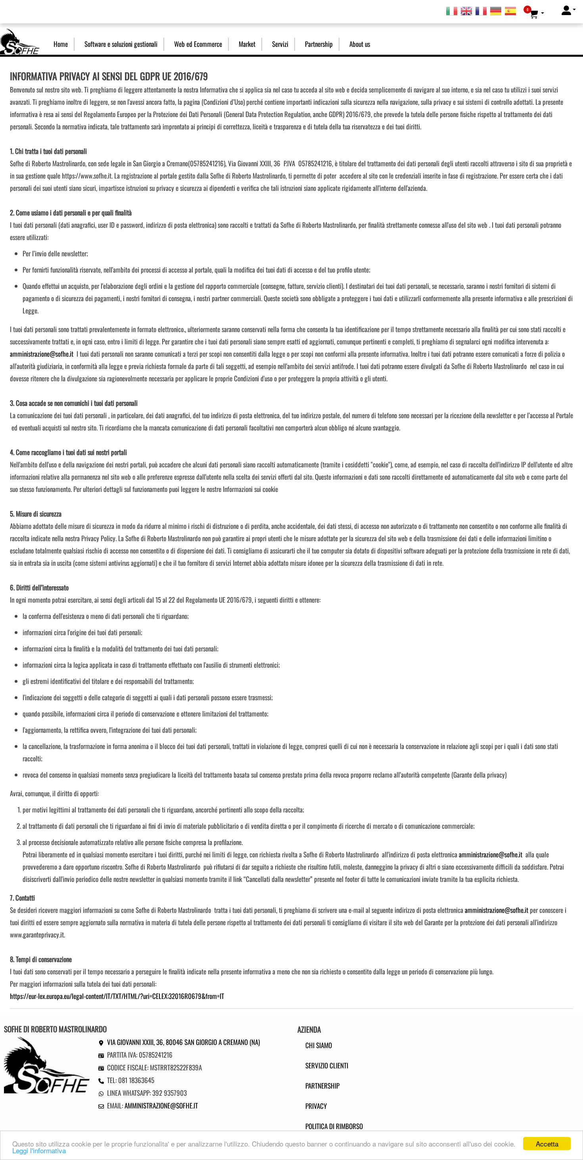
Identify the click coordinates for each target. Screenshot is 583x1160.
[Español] (510, 10)
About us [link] (359, 44)
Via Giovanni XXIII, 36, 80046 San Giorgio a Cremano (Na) (183, 1042)
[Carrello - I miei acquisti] (536, 13)
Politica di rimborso (334, 1126)
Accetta (547, 1143)
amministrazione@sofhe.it (41, 354)
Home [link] (61, 44)
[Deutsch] (495, 10)
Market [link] (247, 44)
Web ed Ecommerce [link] (198, 44)
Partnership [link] (319, 44)
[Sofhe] (20, 40)
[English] (466, 10)
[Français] (481, 10)
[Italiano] (451, 10)
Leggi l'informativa (39, 1150)
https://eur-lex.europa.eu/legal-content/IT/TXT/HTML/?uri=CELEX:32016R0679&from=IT (117, 996)
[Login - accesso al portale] (568, 10)
